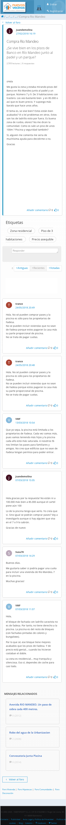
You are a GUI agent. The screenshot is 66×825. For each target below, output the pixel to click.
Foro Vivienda (8, 789)
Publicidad (15, 819)
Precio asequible (42, 239)
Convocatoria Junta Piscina (25, 755)
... (7, 17)
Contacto (4, 819)
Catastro (28, 823)
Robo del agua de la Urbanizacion (29, 732)
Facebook (41, 823)
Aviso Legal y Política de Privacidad (38, 819)
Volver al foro (12, 22)
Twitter (54, 823)
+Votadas (54, 268)
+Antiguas (22, 268)
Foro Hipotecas (25, 789)
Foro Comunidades (43, 789)
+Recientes (38, 268)
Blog (21, 823)
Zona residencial (21, 231)
